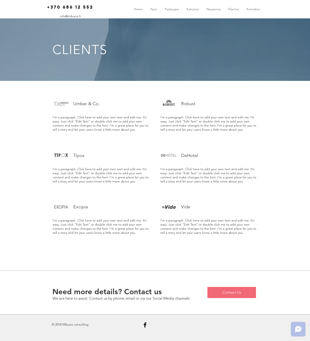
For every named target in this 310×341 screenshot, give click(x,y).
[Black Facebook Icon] (145, 324)
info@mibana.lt (70, 16)
